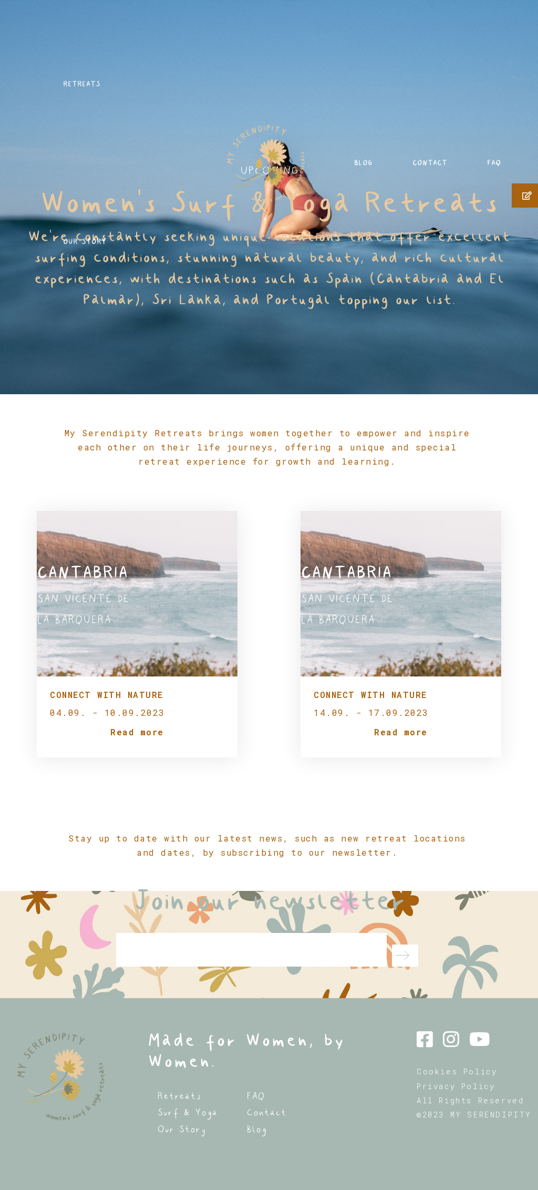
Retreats (179, 1096)
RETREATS (81, 83)
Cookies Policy (457, 1071)
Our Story (181, 1129)
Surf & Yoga (187, 1112)
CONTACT (429, 162)
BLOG (363, 162)
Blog (256, 1129)
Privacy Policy (456, 1086)
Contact (266, 1112)
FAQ (494, 162)
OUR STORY (84, 241)
